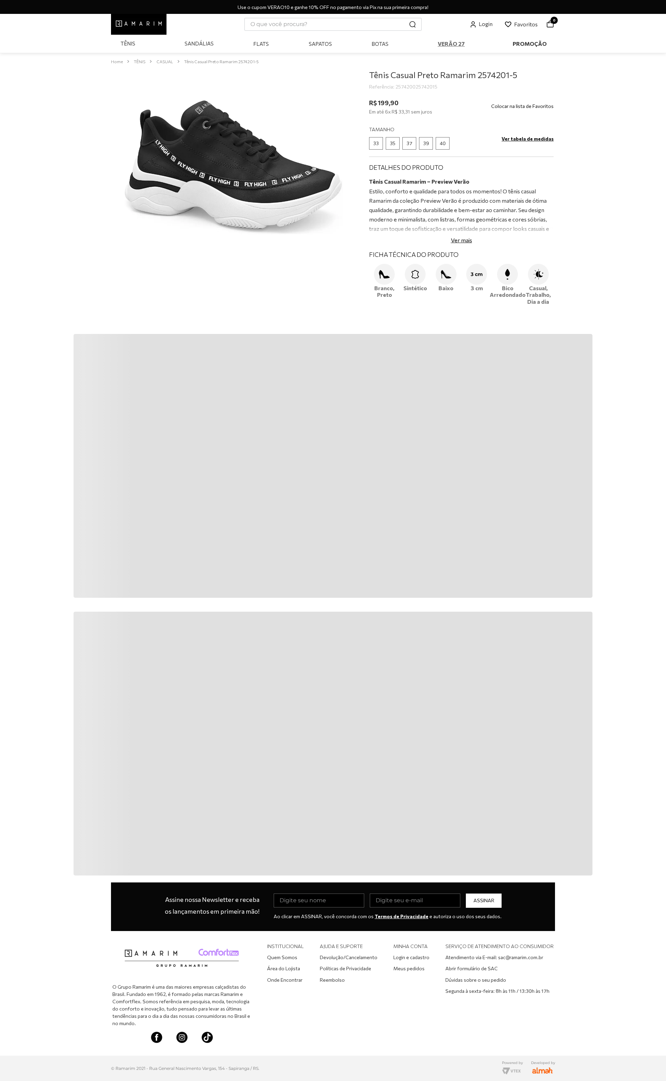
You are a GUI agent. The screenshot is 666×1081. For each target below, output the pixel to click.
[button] (376, 143)
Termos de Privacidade (401, 916)
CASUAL (164, 61)
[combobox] (333, 24)
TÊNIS (139, 61)
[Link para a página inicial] (117, 62)
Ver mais (461, 240)
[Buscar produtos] (413, 24)
